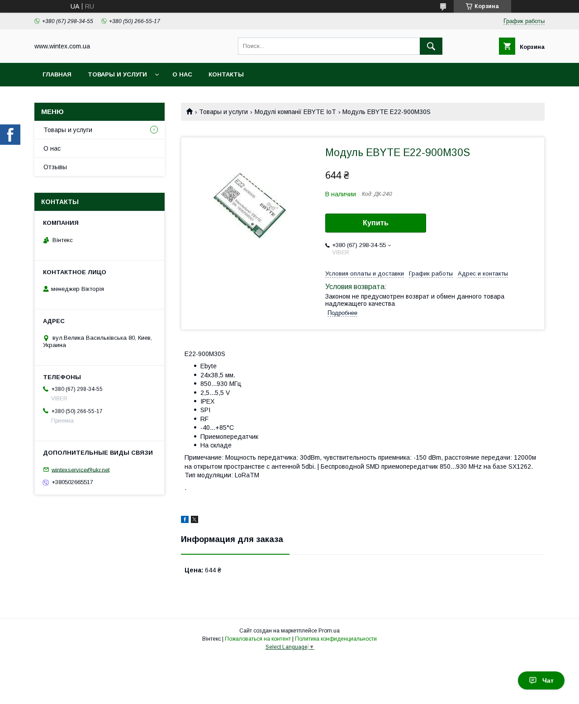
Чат (548, 680)
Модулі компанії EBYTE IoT (295, 111)
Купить (376, 223)
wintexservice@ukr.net (80, 469)
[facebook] (185, 520)
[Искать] (431, 46)
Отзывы (55, 167)
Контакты (226, 74)
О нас (182, 74)
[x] (194, 520)
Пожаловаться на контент (258, 639)
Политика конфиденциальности (336, 639)
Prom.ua (329, 631)
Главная (57, 74)
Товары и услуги (117, 74)
